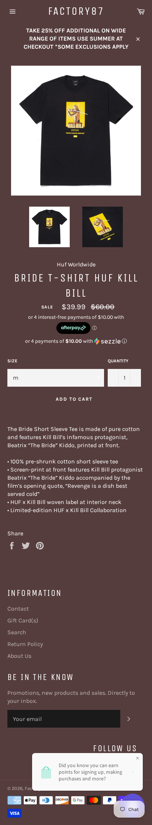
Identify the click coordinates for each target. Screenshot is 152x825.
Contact (18, 608)
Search (16, 632)
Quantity (118, 360)
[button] (76, 341)
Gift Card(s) (22, 620)
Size (12, 360)
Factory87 (76, 11)
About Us (19, 655)
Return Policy (25, 644)
